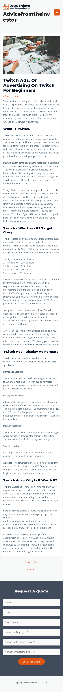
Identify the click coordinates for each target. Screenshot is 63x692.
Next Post (31, 569)
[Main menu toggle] (57, 12)
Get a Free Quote (31, 661)
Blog (7, 96)
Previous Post (31, 562)
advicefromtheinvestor (26, 17)
